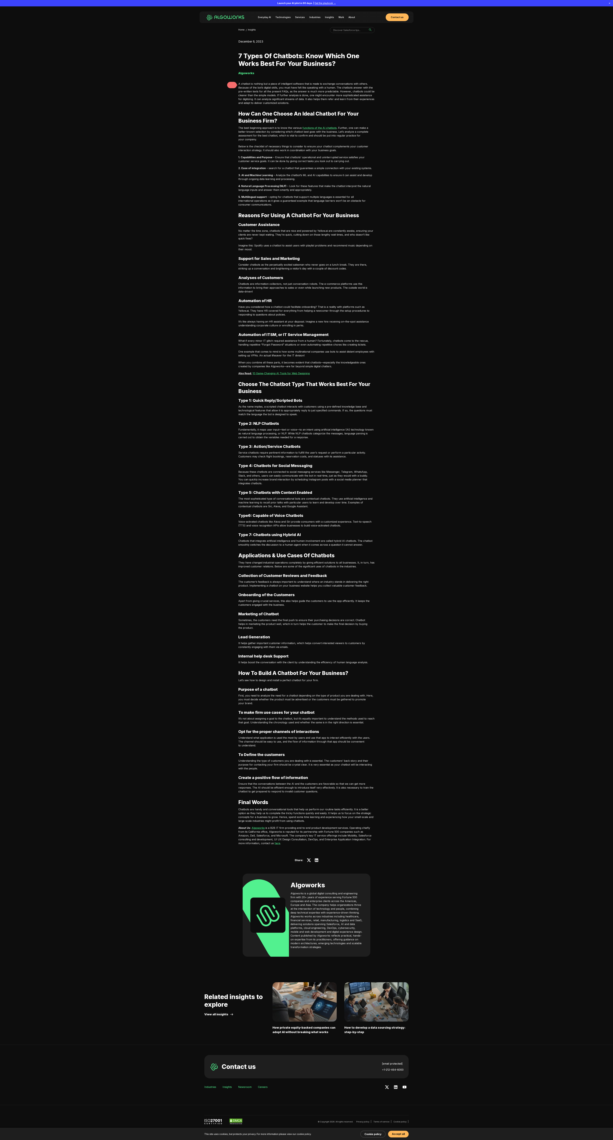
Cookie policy (400, 1122)
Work (341, 17)
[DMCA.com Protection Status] (236, 1122)
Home (241, 29)
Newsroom (245, 1087)
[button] (232, 85)
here (277, 843)
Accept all (398, 1134)
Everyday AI (264, 17)
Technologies (283, 17)
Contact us (239, 1066)
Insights (329, 17)
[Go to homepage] (225, 17)
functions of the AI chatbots (320, 127)
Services (300, 17)
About (351, 17)
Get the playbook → (325, 3)
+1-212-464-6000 (393, 1069)
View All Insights (216, 1014)
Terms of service (381, 1122)
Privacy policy (362, 1122)
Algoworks (258, 827)
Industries (315, 17)
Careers (263, 1087)
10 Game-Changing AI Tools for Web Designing (281, 373)
